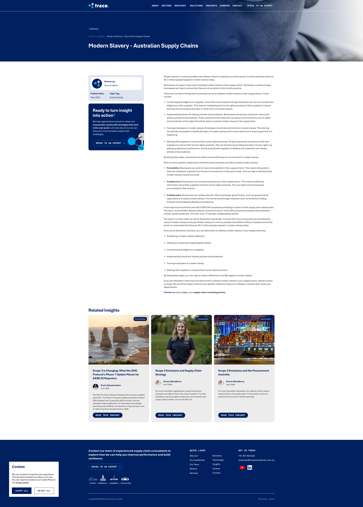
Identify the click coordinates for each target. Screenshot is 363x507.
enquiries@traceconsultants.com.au (256, 460)
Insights (211, 5)
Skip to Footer (4, 2)
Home (91, 36)
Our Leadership (197, 460)
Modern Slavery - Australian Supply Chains (128, 36)
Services (180, 5)
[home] (100, 5)
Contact (237, 5)
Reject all (44, 490)
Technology (217, 460)
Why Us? (194, 455)
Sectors (167, 5)
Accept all (21, 490)
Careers (225, 5)
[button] (155, 5)
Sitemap (271, 499)
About (155, 5)
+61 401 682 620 (246, 455)
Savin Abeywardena (111, 385)
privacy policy (22, 482)
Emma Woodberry (172, 381)
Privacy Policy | (263, 499)
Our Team (194, 464)
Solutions (196, 5)
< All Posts (93, 28)
